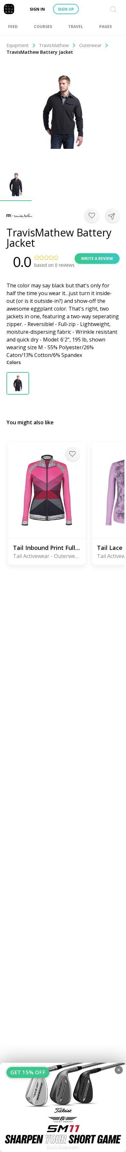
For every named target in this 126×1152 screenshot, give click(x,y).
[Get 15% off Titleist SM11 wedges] (63, 1107)
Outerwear (90, 45)
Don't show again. (63, 1147)
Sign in (37, 9)
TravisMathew (54, 45)
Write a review (97, 258)
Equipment (17, 45)
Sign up (66, 9)
